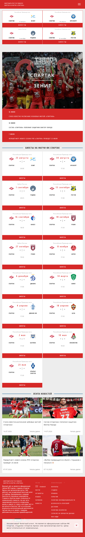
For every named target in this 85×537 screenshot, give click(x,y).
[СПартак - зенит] (42, 80)
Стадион (54, 490)
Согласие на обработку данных (62, 513)
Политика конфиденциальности (63, 500)
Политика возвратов (59, 510)
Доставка (54, 507)
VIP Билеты (39, 493)
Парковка (38, 500)
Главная (43, 487)
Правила (54, 493)
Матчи (37, 490)
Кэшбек (38, 497)
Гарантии (54, 497)
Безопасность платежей (60, 503)
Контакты (54, 487)
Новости (38, 503)
